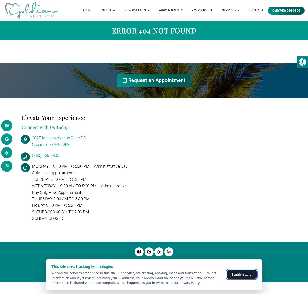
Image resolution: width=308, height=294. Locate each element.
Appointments (171, 10)
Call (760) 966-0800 (286, 10)
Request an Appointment (156, 80)
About (106, 10)
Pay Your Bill (202, 10)
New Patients (135, 10)
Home (87, 10)
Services (229, 10)
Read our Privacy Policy (182, 282)
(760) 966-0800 (45, 155)
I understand (242, 274)
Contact (256, 10)
